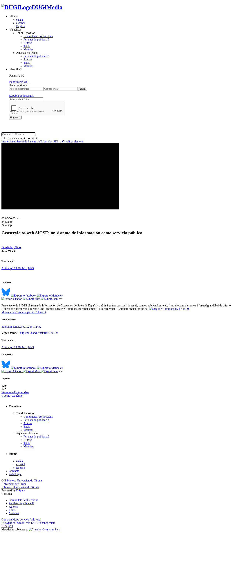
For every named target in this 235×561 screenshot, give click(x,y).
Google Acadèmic (11, 395)
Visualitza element (72, 141)
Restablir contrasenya (21, 95)
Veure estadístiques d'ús (15, 392)
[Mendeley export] (50, 295)
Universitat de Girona (13, 483)
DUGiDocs (8, 522)
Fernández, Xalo (11, 247)
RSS (4, 526)
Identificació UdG (19, 81)
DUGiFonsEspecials (43, 522)
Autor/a (28, 42)
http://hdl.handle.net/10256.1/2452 (21, 326)
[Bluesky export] (6, 295)
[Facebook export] (24, 295)
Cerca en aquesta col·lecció (21, 138)
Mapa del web (20, 519)
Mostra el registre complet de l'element (23, 312)
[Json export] (49, 298)
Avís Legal (15, 474)
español (20, 22)
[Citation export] (12, 298)
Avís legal (35, 519)
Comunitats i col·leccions (38, 36)
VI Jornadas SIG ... (50, 141)
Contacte (14, 470)
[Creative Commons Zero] (44, 529)
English (20, 26)
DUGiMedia (47, 7)
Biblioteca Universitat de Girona (23, 480)
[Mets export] (32, 298)
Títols (27, 46)
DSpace (20, 490)
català (19, 19)
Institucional (8, 141)
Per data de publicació (36, 39)
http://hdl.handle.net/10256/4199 (39, 332)
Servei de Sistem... (27, 141)
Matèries (28, 49)
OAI (10, 526)
